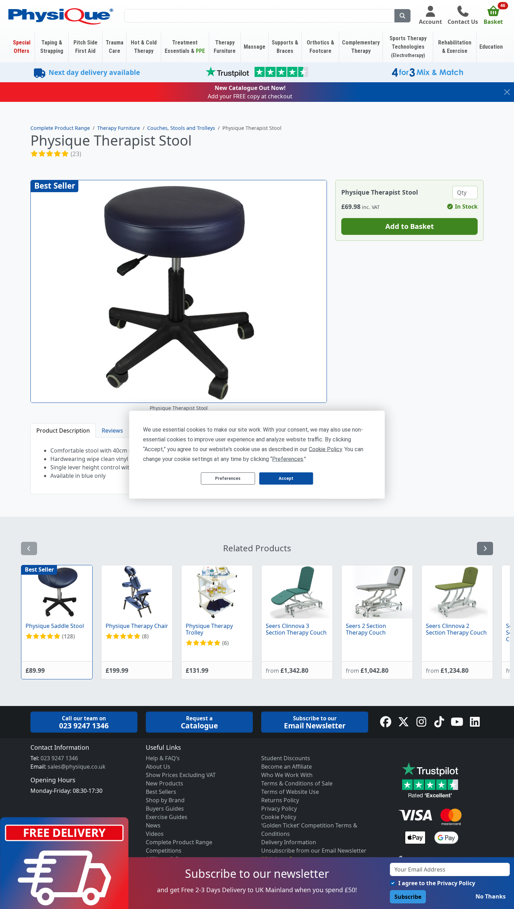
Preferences (228, 478)
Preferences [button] (287, 458)
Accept (286, 478)
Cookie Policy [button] (325, 449)
